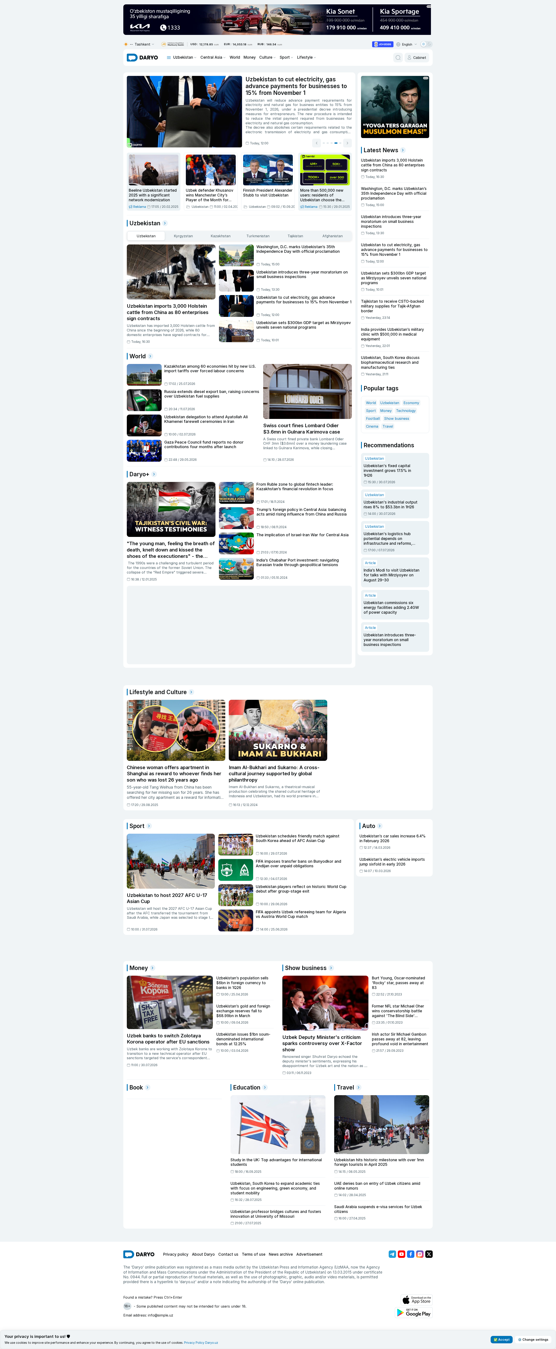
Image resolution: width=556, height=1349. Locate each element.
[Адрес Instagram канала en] (420, 1254)
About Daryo (203, 1254)
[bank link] (172, 44)
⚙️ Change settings (533, 1339)
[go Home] (138, 1254)
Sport (285, 57)
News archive (281, 1254)
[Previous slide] (316, 143)
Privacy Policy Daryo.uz (201, 1342)
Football (373, 418)
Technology (406, 410)
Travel (388, 426)
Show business (396, 418)
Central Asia (211, 57)
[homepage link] (142, 57)
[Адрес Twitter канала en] (429, 1254)
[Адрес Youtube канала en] (401, 1254)
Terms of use (253, 1254)
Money (250, 57)
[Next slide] (347, 143)
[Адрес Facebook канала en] (410, 1254)
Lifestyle (305, 57)
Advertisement (309, 1254)
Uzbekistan (183, 57)
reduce (280, 100)
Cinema (372, 426)
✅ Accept (502, 1339)
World (235, 57)
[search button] (398, 57)
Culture (265, 57)
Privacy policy (175, 1254)
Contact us (228, 1254)
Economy (411, 403)
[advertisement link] (382, 44)
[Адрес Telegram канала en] (392, 1254)
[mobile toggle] (168, 57)
